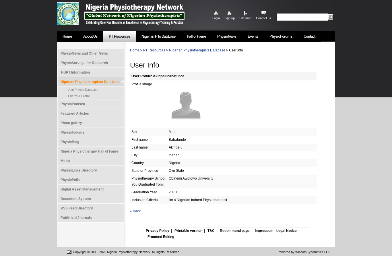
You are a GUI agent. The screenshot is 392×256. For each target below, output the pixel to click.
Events (253, 36)
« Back (135, 211)
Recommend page (235, 231)
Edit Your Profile (79, 96)
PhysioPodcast (73, 104)
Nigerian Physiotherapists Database (90, 82)
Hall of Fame (196, 36)
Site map (245, 18)
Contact (309, 36)
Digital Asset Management (82, 189)
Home (67, 36)
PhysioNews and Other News (84, 53)
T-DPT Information (75, 72)
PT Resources (119, 36)
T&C (211, 231)
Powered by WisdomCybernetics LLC (304, 252)
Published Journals (76, 218)
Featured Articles (75, 113)
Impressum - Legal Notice (276, 231)
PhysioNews (226, 36)
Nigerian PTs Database (158, 36)
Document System (76, 199)
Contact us (263, 18)
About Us (90, 36)
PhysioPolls (70, 180)
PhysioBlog (70, 142)
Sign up (229, 18)
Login (216, 18)
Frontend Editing (161, 237)
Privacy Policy (157, 231)
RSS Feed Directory (77, 208)
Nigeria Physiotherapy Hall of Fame (89, 151)
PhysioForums (280, 36)
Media (65, 161)
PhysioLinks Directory (79, 170)
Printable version (188, 231)
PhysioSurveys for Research (84, 63)
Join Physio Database (83, 89)
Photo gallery (71, 123)
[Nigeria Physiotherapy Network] (134, 13)
